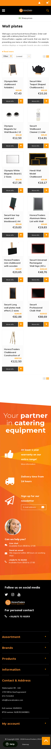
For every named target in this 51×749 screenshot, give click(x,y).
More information (28, 464)
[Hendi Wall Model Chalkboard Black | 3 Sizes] (38, 159)
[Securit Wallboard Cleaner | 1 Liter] (38, 114)
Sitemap (25, 744)
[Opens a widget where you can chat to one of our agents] (10, 744)
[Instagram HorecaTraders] (12, 594)
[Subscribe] (42, 507)
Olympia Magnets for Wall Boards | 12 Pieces (12, 128)
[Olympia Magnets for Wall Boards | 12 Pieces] (12, 114)
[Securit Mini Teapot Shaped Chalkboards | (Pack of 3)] (38, 69)
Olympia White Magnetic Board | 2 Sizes (12, 173)
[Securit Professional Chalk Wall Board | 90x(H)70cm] (38, 293)
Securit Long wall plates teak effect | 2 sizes (12, 307)
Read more (8, 51)
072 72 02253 (8, 696)
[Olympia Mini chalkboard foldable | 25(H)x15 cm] (12, 69)
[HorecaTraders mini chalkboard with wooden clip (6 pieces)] (12, 248)
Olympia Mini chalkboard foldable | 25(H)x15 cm (10, 84)
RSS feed (41, 739)
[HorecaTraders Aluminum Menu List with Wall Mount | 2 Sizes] (38, 204)
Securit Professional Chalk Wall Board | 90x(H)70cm (36, 307)
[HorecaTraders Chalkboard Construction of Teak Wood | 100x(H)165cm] (12, 337)
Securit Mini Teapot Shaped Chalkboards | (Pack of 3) (38, 84)
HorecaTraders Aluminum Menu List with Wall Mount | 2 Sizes (38, 218)
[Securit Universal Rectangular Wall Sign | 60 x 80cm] (38, 248)
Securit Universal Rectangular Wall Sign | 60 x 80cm (38, 263)
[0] (47, 3)
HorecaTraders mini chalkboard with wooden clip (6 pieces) (12, 263)
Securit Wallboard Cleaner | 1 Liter (38, 128)
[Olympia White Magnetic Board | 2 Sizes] (12, 159)
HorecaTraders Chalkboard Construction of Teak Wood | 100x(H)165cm (12, 352)
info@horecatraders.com (12, 700)
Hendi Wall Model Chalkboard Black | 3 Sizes (37, 173)
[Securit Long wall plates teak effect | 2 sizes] (12, 293)
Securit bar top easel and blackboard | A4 (12, 218)
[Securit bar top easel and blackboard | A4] (12, 204)
